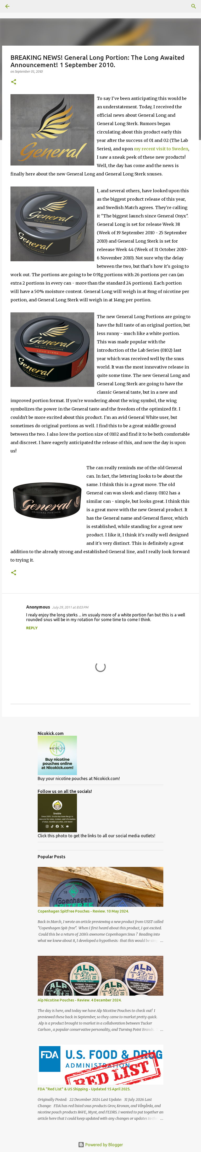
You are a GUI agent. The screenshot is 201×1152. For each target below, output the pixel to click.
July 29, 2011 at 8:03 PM (70, 607)
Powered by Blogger (103, 1144)
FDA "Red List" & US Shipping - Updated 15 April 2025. (84, 1089)
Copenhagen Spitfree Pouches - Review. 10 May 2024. (83, 911)
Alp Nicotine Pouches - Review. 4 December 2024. (79, 1000)
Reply (32, 628)
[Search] (22, 6)
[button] (13, 82)
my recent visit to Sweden (161, 148)
